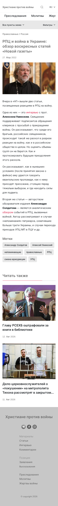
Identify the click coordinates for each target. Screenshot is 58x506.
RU (50, 7)
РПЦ (49, 252)
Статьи (23, 440)
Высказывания (27, 466)
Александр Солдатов (15, 245)
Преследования (15, 15)
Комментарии (27, 449)
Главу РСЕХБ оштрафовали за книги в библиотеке (25, 328)
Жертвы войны (28, 483)
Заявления (25, 462)
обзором (7, 212)
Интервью (25, 445)
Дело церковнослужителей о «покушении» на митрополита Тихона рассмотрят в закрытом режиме (26, 388)
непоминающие (12, 252)
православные (34, 252)
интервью (32, 112)
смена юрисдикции (14, 259)
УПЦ (32, 259)
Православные (10, 34)
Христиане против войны (18, 7)
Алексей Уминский (42, 245)
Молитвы (37, 15)
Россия (24, 34)
